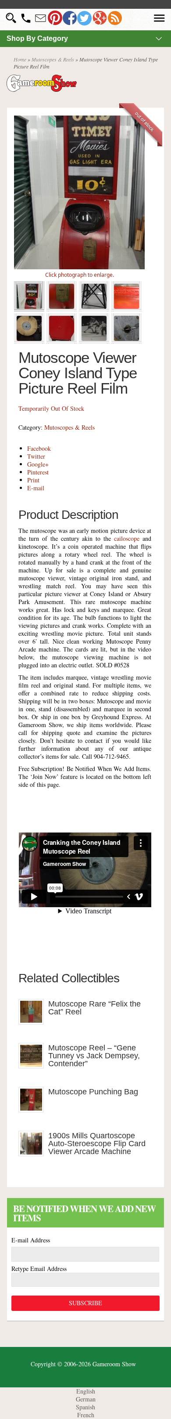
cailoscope (126, 538)
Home (20, 59)
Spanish (85, 1407)
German (86, 1399)
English (85, 1391)
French (85, 1415)
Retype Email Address (39, 1268)
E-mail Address (30, 1240)
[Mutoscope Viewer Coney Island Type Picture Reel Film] (79, 267)
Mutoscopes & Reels (53, 59)
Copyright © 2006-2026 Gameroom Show (83, 1364)
